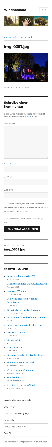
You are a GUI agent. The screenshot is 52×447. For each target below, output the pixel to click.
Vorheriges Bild (10, 37)
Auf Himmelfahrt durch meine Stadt (26, 317)
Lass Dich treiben (16, 332)
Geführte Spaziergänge (16, 413)
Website (8, 190)
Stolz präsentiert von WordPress (33, 442)
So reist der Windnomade (17, 400)
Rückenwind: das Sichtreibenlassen (26, 355)
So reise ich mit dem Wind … (22, 385)
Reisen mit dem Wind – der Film (24, 325)
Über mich (9, 407)
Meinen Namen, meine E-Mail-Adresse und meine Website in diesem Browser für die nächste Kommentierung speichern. (26, 207)
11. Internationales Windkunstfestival (27, 283)
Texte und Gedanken (15, 426)
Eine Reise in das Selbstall (21, 362)
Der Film (8, 433)
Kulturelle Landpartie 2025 (21, 276)
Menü (44, 10)
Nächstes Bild (26, 37)
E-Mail (8, 177)
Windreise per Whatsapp (20, 370)
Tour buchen (13, 377)
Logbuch (9, 420)
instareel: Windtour (17, 291)
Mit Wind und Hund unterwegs (23, 310)
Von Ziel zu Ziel (15, 347)
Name (7, 164)
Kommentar (11, 123)
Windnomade (15, 10)
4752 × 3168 (24, 87)
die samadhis (14, 340)
